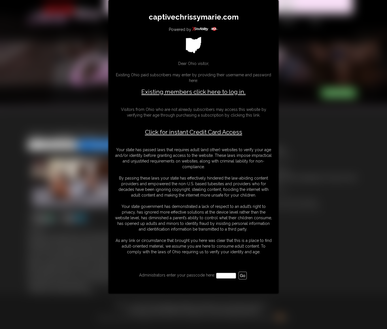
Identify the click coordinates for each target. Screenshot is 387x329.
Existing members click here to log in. (193, 91)
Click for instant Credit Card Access (193, 132)
